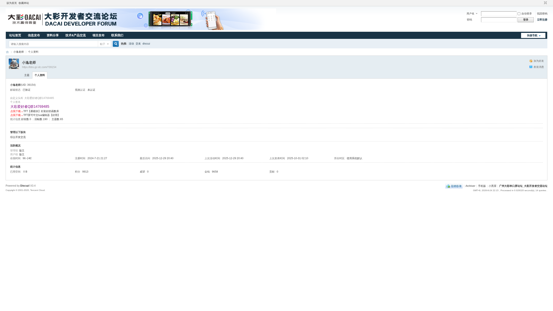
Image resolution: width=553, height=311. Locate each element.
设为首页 (11, 3)
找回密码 (542, 13)
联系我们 (117, 35)
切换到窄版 (544, 3)
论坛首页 (15, 35)
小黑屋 (492, 185)
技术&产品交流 (75, 35)
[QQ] (454, 185)
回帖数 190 (41, 119)
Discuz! (25, 185)
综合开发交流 (18, 137)
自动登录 (526, 13)
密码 (469, 19)
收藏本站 (24, 3)
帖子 (102, 44)
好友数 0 (26, 119)
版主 (21, 150)
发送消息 (539, 66)
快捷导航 (532, 35)
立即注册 (542, 19)
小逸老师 (18, 51)
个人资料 (40, 75)
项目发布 (98, 35)
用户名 (470, 13)
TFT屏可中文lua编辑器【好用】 (41, 115)
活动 (131, 43)
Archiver (470, 185)
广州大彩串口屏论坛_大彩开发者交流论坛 (7, 52)
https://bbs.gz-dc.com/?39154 (39, 67)
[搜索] (115, 43)
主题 (26, 75)
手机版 (482, 185)
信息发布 (34, 35)
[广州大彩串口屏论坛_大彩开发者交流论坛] (141, 29)
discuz (146, 43)
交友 (138, 43)
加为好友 (539, 60)
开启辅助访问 (541, 3)
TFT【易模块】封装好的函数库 (41, 111)
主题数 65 (57, 119)
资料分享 (53, 35)
